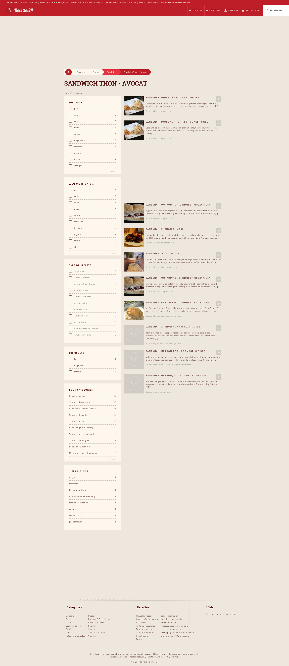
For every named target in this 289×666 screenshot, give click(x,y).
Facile (95, 359)
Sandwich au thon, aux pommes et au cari (176, 375)
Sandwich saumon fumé (92, 446)
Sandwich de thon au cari (164, 229)
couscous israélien (169, 615)
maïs (95, 127)
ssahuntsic (92, 515)
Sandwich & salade (92, 415)
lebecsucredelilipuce (92, 502)
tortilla (95, 159)
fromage (95, 146)
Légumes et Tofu (73, 625)
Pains (68, 632)
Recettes (81, 72)
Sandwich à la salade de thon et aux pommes (178, 302)
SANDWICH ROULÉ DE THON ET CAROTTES (172, 97)
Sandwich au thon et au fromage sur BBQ (176, 351)
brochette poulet (168, 622)
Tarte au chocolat (144, 629)
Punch (139, 639)
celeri (95, 121)
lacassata (92, 483)
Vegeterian (95, 271)
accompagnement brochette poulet (177, 632)
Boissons (70, 615)
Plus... (113, 171)
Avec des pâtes (95, 303)
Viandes (92, 635)
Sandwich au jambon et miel (92, 434)
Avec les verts (95, 309)
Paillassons (141, 622)
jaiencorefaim (92, 521)
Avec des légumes (95, 296)
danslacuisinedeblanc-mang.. (92, 496)
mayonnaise (95, 140)
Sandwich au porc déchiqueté (92, 408)
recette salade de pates (148, 2)
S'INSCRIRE (233, 10)
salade (95, 134)
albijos (92, 477)
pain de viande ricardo (171, 619)
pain (95, 108)
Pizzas (91, 615)
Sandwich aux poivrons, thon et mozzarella (178, 204)
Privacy (175, 656)
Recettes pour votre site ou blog (221, 614)
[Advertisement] (144, 39)
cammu (92, 509)
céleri (95, 115)
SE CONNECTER (253, 10)
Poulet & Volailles (96, 622)
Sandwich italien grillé (92, 440)
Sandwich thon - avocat (92, 402)
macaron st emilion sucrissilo (174, 625)
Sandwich (111, 72)
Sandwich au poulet (92, 396)
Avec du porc (95, 322)
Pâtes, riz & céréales (75, 635)
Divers (96, 72)
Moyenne (95, 365)
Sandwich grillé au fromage (92, 427)
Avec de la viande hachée (95, 328)
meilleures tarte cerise (171, 629)
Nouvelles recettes (145, 615)
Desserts (70, 619)
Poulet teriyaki (142, 635)
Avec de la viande (95, 277)
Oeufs (68, 629)
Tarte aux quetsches (145, 625)
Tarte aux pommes (145, 632)
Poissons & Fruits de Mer (99, 619)
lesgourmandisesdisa (92, 490)
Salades (92, 625)
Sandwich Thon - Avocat (135, 72)
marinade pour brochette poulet (53, 2)
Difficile (95, 371)
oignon (95, 153)
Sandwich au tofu (92, 421)
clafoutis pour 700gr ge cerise (175, 635)
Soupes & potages (96, 632)
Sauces (91, 629)
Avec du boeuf (95, 315)
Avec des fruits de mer (95, 284)
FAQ (168, 656)
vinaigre (95, 165)
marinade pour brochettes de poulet (86, 2)
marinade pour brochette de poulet (21, 2)
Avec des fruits (95, 290)
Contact (155, 662)
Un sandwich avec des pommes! (92, 453)
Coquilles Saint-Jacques (147, 619)
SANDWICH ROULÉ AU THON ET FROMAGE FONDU (177, 121)
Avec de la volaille (95, 335)
